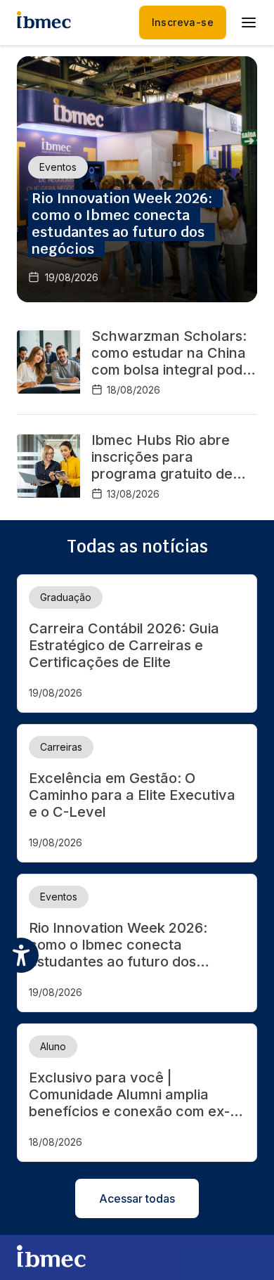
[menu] (248, 22)
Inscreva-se (183, 22)
